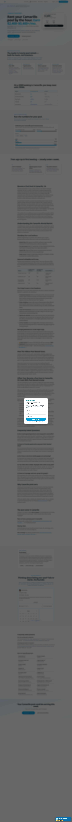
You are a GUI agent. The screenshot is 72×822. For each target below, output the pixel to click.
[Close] (46, 400)
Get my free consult (36, 419)
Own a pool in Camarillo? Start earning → (61, 819)
